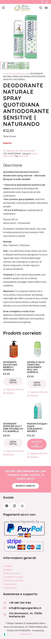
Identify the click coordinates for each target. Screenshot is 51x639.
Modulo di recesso (12, 573)
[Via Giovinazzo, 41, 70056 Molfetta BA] (6, 614)
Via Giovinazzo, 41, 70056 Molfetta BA (25, 615)
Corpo (13, 74)
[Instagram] (14, 506)
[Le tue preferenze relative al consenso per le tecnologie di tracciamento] (4, 634)
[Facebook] (6, 506)
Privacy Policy (10, 584)
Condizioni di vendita (13, 577)
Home (5, 74)
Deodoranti (23, 74)
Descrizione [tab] (12, 165)
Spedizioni (8, 569)
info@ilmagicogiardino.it (25, 608)
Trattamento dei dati (13, 580)
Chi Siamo (7, 566)
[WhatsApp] (22, 506)
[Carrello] (46, 8)
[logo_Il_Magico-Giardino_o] (22, 8)
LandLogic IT (25, 634)
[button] (3, 7)
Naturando (23, 156)
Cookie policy (9, 587)
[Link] (42, 1)
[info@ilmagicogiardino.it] (6, 607)
